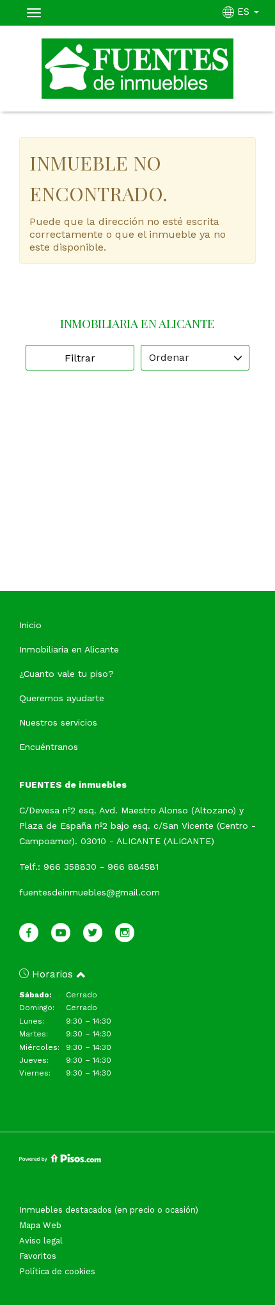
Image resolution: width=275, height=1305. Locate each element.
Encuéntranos (48, 747)
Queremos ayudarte (61, 698)
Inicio (30, 625)
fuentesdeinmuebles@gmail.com (89, 892)
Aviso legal (41, 1240)
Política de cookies (57, 1271)
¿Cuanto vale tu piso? (66, 674)
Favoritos (37, 1256)
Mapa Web (40, 1225)
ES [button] (243, 11)
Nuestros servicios (58, 722)
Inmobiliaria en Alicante (69, 649)
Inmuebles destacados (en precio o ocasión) (108, 1210)
